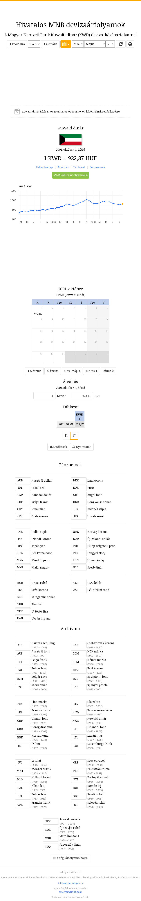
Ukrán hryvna (41, 618)
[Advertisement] (70, 9)
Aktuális (51, 44)
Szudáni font (96, 794)
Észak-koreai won (99, 710)
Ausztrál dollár (42, 480)
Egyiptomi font (97, 677)
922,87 (38, 314)
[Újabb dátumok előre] (74, 436)
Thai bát (37, 604)
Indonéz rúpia (96, 509)
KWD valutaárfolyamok (69, 175)
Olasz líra (93, 702)
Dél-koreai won (42, 553)
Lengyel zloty (96, 553)
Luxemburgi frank (99, 744)
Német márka (96, 660)
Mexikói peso (40, 560)
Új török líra (40, 611)
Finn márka (39, 702)
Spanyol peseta (97, 685)
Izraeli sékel (95, 516)
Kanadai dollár (42, 495)
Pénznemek (97, 167)
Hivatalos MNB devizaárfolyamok (70, 24)
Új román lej (95, 560)
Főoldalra (18, 44)
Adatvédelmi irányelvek (70, 883)
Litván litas (95, 735)
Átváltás (63, 167)
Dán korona (95, 480)
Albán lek (38, 786)
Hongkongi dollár (99, 502)
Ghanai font (40, 719)
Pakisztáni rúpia (98, 769)
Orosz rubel (39, 583)
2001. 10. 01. (66, 424)
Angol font (94, 495)
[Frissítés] (121, 44)
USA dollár (94, 583)
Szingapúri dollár (43, 597)
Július (107, 371)
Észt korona (95, 668)
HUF (97, 396)
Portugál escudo (98, 777)
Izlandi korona (41, 539)
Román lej (94, 786)
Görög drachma (42, 727)
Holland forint (41, 777)
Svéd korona (40, 590)
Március (35, 371)
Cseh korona (40, 516)
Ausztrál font (41, 651)
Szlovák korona (69, 819)
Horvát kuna (40, 735)
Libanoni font (96, 727)
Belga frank (39, 660)
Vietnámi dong (69, 836)
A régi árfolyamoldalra (72, 858)
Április (54, 371)
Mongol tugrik (41, 769)
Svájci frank (40, 502)
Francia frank (41, 710)
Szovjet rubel (96, 761)
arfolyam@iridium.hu (70, 891)
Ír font (36, 744)
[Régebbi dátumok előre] (66, 435)
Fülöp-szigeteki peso (101, 546)
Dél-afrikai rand (98, 590)
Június (90, 371)
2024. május (72, 371)
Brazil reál (39, 488)
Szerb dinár (95, 567)
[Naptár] (65, 44)
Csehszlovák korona (101, 643)
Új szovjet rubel (69, 828)
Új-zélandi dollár (98, 539)
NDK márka (95, 651)
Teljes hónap (44, 167)
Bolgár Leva (39, 677)
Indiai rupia (40, 532)
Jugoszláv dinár (70, 844)
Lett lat (36, 761)
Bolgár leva (39, 668)
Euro (90, 488)
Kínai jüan (39, 509)
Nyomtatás (83, 447)
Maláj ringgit (40, 567)
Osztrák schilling (43, 643)
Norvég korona (97, 532)
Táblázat (79, 167)
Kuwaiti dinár (96, 719)
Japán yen (38, 546)
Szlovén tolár (96, 802)
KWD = (61, 396)
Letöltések (60, 447)
